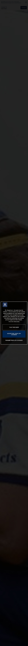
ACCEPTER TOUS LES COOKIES (14, 334)
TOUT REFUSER (14, 327)
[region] (14, 323)
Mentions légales (16, 321)
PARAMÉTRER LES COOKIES (14, 340)
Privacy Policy (11, 321)
